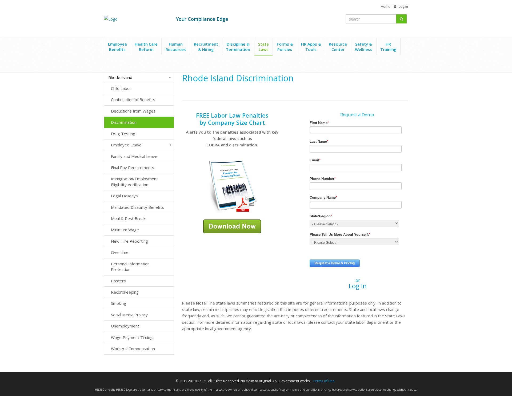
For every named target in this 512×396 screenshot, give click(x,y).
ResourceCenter (338, 46)
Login (403, 6)
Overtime (120, 252)
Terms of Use (324, 380)
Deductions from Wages (133, 111)
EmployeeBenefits (117, 46)
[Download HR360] (232, 226)
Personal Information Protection (130, 266)
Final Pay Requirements (132, 167)
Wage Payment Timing (132, 337)
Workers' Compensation (133, 348)
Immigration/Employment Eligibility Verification (134, 181)
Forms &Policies (285, 46)
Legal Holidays (124, 195)
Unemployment (125, 326)
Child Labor (121, 88)
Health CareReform (146, 46)
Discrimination (124, 122)
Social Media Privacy (129, 314)
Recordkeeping (125, 292)
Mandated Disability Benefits (137, 207)
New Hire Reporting (129, 241)
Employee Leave (126, 144)
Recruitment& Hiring (206, 46)
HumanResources (176, 46)
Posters (118, 280)
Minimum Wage (125, 229)
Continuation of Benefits (133, 99)
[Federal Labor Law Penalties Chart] (232, 186)
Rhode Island (120, 77)
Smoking (118, 303)
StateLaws (263, 46)
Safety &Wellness (363, 46)
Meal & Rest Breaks (129, 218)
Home (385, 6)
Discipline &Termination (238, 46)
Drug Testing (123, 133)
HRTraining (388, 46)
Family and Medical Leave (134, 156)
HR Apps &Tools (311, 46)
